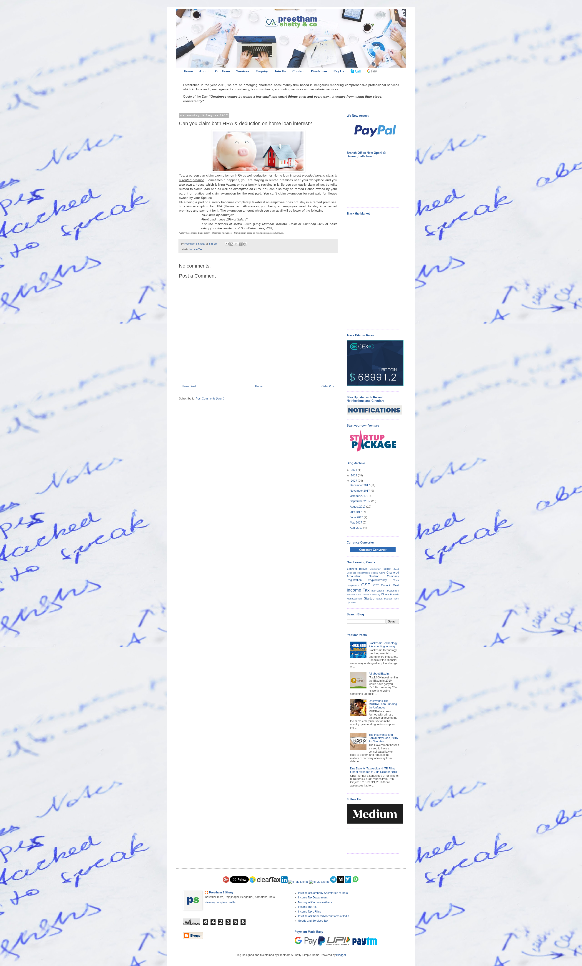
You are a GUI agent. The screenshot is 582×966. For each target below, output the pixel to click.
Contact (298, 71)
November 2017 (360, 490)
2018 (354, 475)
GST (365, 584)
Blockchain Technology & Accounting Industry (383, 645)
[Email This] (227, 244)
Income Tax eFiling (309, 911)
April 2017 (356, 527)
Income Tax (195, 249)
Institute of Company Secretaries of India (323, 893)
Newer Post (189, 386)
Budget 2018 (391, 568)
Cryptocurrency (377, 580)
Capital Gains (378, 573)
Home (188, 71)
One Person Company (368, 594)
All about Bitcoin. (379, 673)
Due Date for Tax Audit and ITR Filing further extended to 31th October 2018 (373, 770)
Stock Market (384, 598)
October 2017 (358, 496)
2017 (354, 480)
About (204, 71)
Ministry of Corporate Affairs (315, 902)
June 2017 (357, 517)
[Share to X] (236, 244)
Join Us (280, 71)
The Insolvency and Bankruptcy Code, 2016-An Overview (384, 738)
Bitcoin (363, 568)
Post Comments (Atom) (210, 398)
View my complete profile (220, 902)
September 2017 (360, 501)
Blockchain (375, 569)
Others (385, 594)
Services (242, 71)
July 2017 (356, 511)
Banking (352, 568)
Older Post (327, 386)
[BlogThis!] (231, 244)
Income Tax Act (307, 906)
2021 (354, 470)
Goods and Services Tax (313, 920)
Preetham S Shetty (221, 892)
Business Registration (358, 573)
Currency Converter (372, 549)
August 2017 (358, 506)
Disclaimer (319, 71)
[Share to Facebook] (240, 244)
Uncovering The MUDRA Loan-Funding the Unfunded (383, 704)
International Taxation (382, 590)
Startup (369, 598)
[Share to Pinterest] (244, 244)
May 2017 (356, 522)
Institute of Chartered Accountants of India (323, 916)
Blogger (341, 955)
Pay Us (339, 71)
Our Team (222, 71)
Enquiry (262, 71)
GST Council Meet (386, 585)
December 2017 (360, 485)
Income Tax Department (312, 897)
